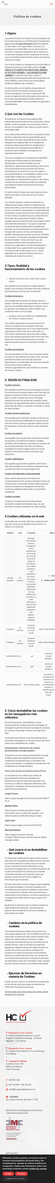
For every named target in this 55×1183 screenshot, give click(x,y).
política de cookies (38, 1169)
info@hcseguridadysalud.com (22, 1089)
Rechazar (21, 1174)
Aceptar (8, 1174)
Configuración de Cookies (15, 1179)
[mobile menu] (51, 4)
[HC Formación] (5, 4)
